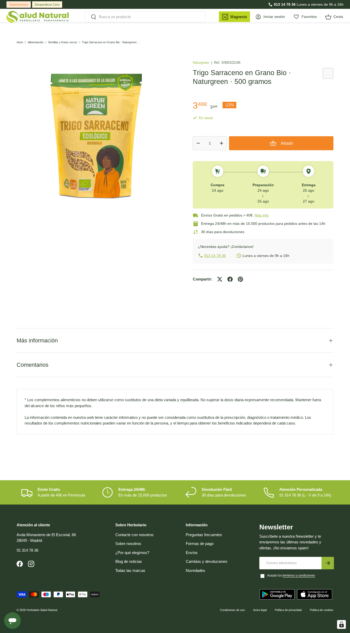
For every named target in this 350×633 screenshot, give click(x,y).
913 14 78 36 (285, 4)
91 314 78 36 (27, 550)
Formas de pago (199, 543)
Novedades (195, 570)
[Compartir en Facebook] (230, 279)
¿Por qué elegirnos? (132, 552)
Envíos (192, 552)
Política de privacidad (288, 610)
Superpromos (18, 4)
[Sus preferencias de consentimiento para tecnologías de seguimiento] (341, 624)
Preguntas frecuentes (204, 535)
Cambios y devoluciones (206, 561)
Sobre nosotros (128, 543)
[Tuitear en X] (220, 279)
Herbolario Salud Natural (41, 610)
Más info (262, 215)
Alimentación (36, 42)
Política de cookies (321, 610)
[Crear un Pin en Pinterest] (240, 279)
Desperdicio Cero (47, 4)
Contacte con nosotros (134, 535)
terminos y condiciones (299, 575)
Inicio (20, 42)
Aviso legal (260, 610)
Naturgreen (201, 62)
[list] (96, 135)
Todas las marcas (130, 570)
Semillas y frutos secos (62, 42)
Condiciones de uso (232, 610)
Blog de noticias (128, 561)
